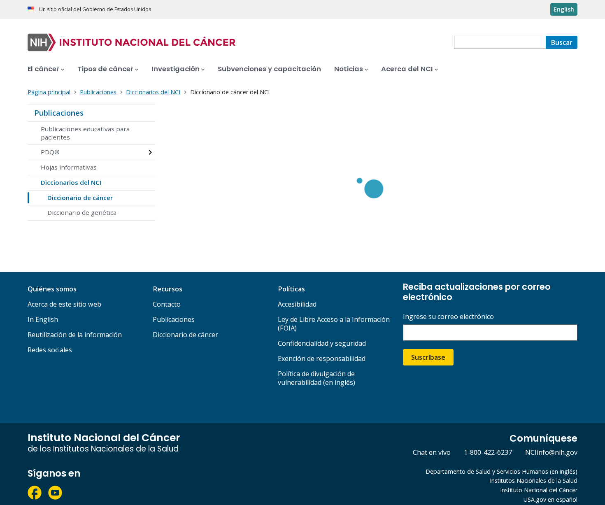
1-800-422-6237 (488, 452)
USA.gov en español (550, 499)
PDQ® (50, 152)
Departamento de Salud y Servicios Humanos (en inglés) (501, 471)
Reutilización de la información (75, 334)
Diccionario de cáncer (80, 197)
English (564, 9)
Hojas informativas (69, 167)
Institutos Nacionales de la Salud (533, 480)
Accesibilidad (297, 304)
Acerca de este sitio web (64, 304)
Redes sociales (50, 349)
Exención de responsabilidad (321, 358)
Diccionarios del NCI (71, 182)
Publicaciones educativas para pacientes (85, 133)
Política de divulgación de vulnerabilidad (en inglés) (316, 378)
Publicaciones (59, 113)
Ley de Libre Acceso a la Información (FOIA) (334, 324)
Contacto (167, 304)
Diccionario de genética (81, 212)
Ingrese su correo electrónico (448, 316)
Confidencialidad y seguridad (322, 343)
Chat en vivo (432, 452)
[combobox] (500, 42)
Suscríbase (428, 357)
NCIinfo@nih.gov (551, 452)
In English (43, 319)
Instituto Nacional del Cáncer (538, 490)
